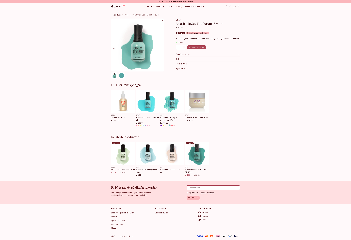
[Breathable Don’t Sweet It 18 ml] (145, 125)
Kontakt (114, 217)
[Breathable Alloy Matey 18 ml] (161, 125)
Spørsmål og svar (118, 220)
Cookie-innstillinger (126, 236)
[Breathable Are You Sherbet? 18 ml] (138, 125)
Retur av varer (117, 224)
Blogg (113, 228)
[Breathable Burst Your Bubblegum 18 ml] (136, 125)
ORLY (178, 20)
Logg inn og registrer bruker (122, 213)
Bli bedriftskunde (161, 213)
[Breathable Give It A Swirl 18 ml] (143, 125)
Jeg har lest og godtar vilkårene (201, 193)
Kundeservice (198, 6)
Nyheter (187, 6)
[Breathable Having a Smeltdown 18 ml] (170, 125)
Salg (179, 6)
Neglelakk (116, 15)
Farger (126, 15)
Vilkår (113, 236)
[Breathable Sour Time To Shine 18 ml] (141, 125)
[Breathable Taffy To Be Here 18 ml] (147, 125)
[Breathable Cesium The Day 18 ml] (163, 125)
